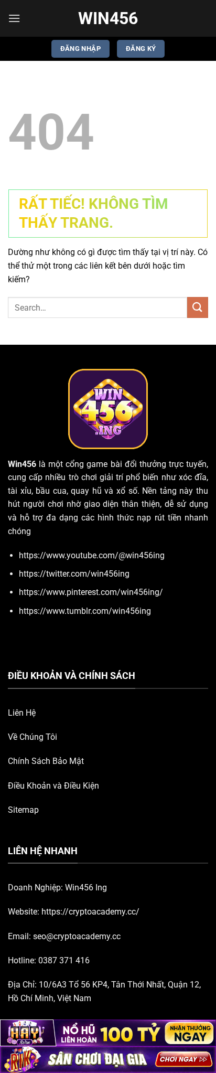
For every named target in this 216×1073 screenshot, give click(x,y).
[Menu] (14, 18)
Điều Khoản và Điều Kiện (53, 786)
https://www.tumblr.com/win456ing (85, 611)
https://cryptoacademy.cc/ (90, 912)
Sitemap (23, 810)
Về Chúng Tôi (32, 737)
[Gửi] (197, 307)
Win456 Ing (86, 888)
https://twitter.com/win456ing (74, 574)
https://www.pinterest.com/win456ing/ (91, 592)
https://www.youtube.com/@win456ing (92, 555)
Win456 (108, 18)
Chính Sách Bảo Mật (46, 761)
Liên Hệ (22, 713)
